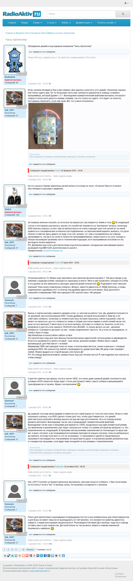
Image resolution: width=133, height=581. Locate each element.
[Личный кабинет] (127, 3)
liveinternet (5, 555)
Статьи (51, 22)
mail (48, 555)
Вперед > (31, 549)
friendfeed (63, 555)
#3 (50, 216)
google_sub (30, 555)
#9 (50, 511)
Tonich (57, 170)
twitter (12, 555)
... (19, 549)
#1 (50, 84)
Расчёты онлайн (105, 22)
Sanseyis (9, 300)
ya (19, 555)
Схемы (36, 22)
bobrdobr (56, 555)
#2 (50, 179)
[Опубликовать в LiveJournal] (59, 555)
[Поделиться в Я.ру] (34, 555)
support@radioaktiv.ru (39, 571)
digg (8, 555)
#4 (50, 272)
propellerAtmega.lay (53, 250)
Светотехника (31, 33)
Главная (12, 22)
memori (27, 555)
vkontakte (38, 555)
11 (23, 549)
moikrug (52, 555)
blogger (23, 555)
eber (31, 52)
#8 (50, 476)
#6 (50, 372)
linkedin (41, 555)
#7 (50, 407)
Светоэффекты (48, 33)
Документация (83, 22)
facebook (45, 555)
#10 (50, 544)
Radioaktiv (10, 77)
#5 (50, 307)
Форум (24, 22)
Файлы (65, 22)
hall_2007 (9, 110)
